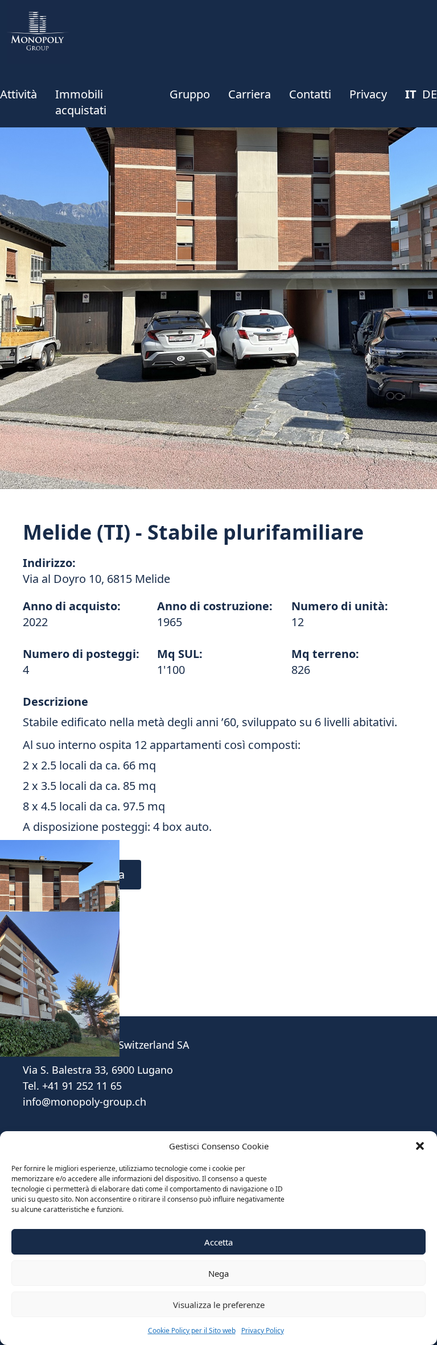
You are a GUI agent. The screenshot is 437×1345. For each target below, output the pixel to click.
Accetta (218, 1242)
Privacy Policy (262, 1330)
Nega (218, 1273)
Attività (18, 94)
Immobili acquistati (80, 102)
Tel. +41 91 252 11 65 (72, 1085)
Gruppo (190, 94)
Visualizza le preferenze (219, 1304)
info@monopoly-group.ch (84, 1101)
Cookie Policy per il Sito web (192, 1330)
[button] (420, 1146)
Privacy (368, 94)
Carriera (249, 94)
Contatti (310, 94)
